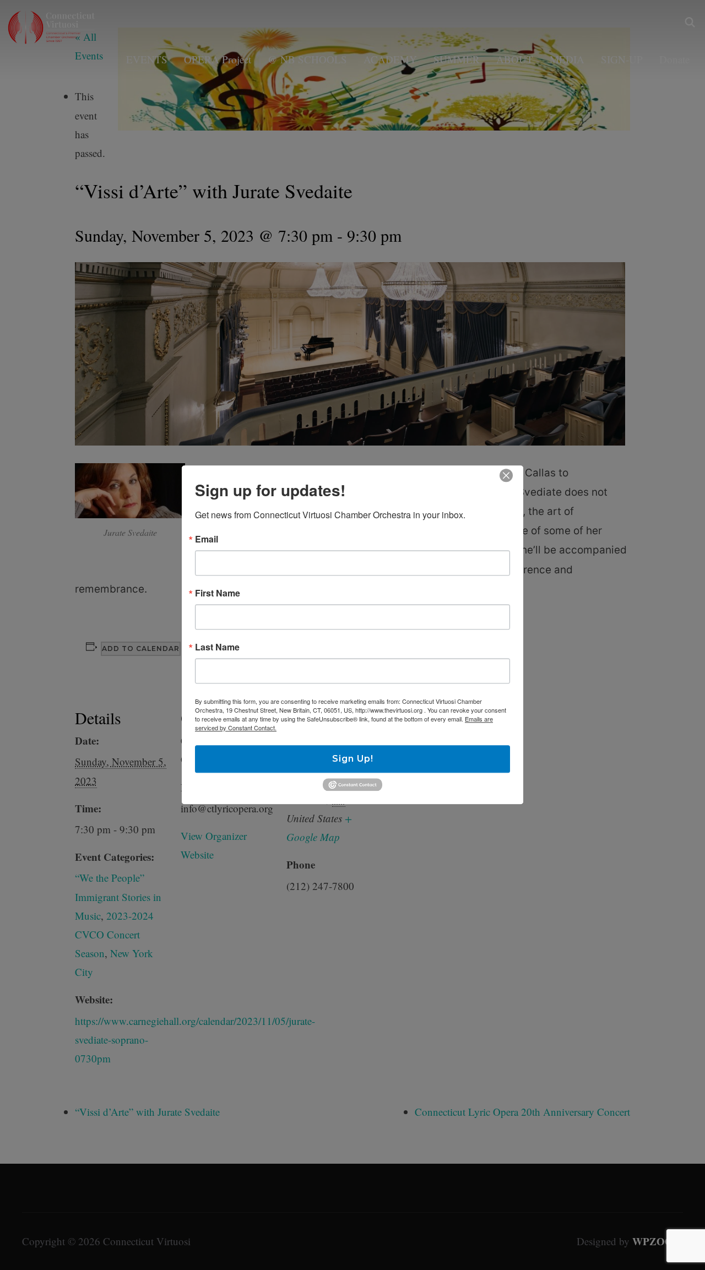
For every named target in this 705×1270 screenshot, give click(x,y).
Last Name (217, 647)
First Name (217, 593)
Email (206, 539)
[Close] (506, 475)
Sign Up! (352, 758)
